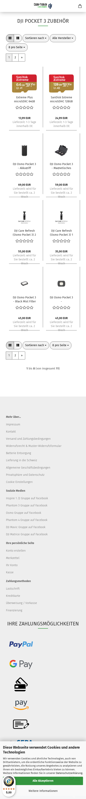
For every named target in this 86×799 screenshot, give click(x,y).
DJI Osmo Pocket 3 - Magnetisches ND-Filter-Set (61, 165)
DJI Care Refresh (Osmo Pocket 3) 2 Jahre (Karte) (24, 232)
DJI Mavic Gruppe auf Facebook (25, 527)
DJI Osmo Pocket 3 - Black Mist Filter (24, 299)
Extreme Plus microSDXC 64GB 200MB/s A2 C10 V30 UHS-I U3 (24, 99)
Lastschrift (13, 588)
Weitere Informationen (43, 791)
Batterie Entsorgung (18, 453)
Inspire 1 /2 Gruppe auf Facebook (27, 498)
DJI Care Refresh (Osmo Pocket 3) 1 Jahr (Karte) (61, 232)
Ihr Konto (12, 565)
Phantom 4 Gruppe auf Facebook (26, 520)
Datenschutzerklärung (69, 773)
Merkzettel (12, 558)
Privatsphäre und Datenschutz (25, 475)
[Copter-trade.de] (43, 6)
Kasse (10, 572)
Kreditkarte (13, 596)
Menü (6, 6)
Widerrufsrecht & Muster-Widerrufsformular (33, 446)
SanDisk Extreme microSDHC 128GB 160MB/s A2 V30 (61, 99)
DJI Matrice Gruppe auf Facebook (27, 534)
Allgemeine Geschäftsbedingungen (28, 467)
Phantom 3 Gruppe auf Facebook (26, 505)
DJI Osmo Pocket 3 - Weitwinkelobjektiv (61, 299)
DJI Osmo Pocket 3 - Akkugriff (24, 165)
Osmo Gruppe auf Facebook (23, 513)
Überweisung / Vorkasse (21, 603)
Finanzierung (14, 610)
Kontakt (11, 431)
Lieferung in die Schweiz (21, 460)
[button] (10, 38)
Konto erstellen (16, 550)
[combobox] (36, 38)
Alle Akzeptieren (43, 780)
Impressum (13, 424)
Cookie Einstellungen (19, 482)
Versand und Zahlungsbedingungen (28, 439)
